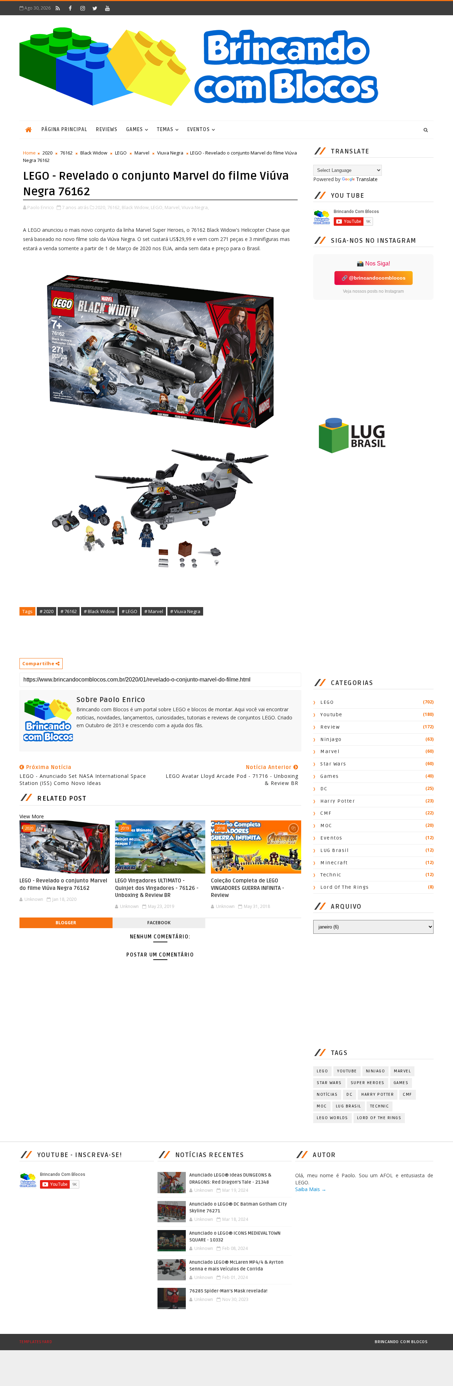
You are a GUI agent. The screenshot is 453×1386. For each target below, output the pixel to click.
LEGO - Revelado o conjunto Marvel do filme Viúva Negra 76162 (63, 884)
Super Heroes (368, 1082)
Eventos (198, 130)
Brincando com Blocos (401, 1342)
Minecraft (334, 863)
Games (134, 130)
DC (323, 789)
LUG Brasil (334, 850)
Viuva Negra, (195, 207)
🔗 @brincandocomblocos (374, 278)
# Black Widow (99, 611)
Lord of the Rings (344, 887)
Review (330, 727)
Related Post (61, 798)
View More (31, 816)
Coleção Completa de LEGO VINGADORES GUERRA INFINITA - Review (247, 887)
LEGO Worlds (332, 1118)
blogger (66, 923)
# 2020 (46, 611)
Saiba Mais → (310, 1189)
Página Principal (64, 130)
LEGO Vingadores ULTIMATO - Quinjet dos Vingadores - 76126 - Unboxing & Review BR (157, 887)
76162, (114, 207)
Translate (367, 179)
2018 (221, 828)
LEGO (121, 153)
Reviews (106, 130)
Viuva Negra (170, 153)
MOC (326, 826)
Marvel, (172, 207)
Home (29, 153)
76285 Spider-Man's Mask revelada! (228, 1291)
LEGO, (157, 207)
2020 (47, 153)
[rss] (57, 8)
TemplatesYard (35, 1342)
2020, (100, 207)
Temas (165, 130)
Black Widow (93, 153)
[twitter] (95, 8)
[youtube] (107, 8)
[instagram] (82, 8)
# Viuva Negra (185, 611)
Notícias (327, 1094)
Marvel (141, 153)
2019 (125, 828)
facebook (159, 923)
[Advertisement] (148, 636)
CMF (326, 813)
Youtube (331, 715)
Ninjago (331, 739)
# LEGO (129, 611)
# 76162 (69, 611)
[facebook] (70, 8)
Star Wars (333, 764)
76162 (66, 153)
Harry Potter (337, 801)
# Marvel (153, 611)
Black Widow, (136, 207)
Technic (331, 875)
